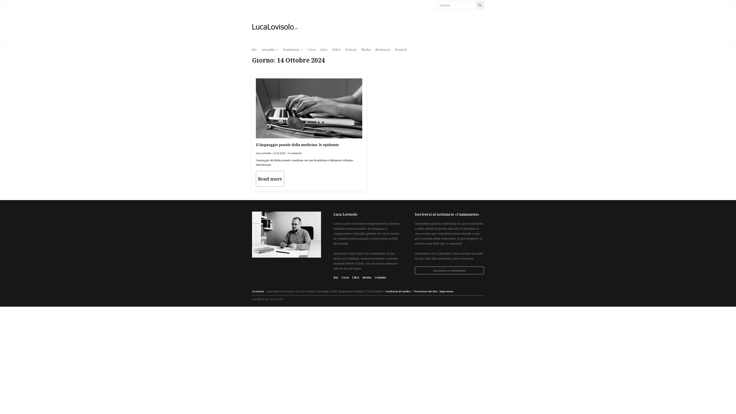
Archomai (258, 291)
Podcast (351, 50)
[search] (480, 5)
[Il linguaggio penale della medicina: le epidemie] (309, 108)
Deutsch (401, 50)
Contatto (380, 277)
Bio (254, 50)
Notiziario (382, 50)
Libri (323, 50)
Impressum (446, 291)
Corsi (311, 50)
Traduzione (291, 50)
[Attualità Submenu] (278, 49)
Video (336, 50)
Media (366, 50)
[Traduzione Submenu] (303, 49)
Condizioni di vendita (397, 291)
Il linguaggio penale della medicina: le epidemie (297, 144)
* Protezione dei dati (425, 291)
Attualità (268, 50)
